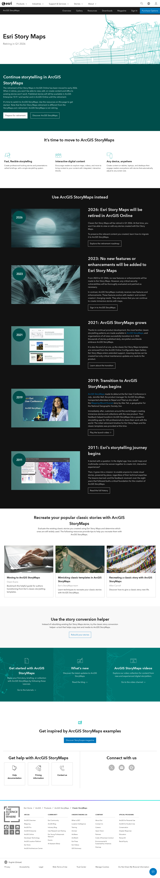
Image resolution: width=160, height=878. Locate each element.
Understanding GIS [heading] (79, 815)
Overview (66, 10)
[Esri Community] (6, 832)
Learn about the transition (101, 365)
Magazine (121, 10)
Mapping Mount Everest (102, 403)
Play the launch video (99, 432)
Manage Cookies (102, 867)
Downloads (107, 10)
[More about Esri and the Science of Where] (12, 815)
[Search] (141, 3)
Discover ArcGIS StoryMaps (45, 115)
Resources (92, 10)
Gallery (79, 10)
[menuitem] (34, 820)
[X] (12, 827)
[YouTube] (17, 832)
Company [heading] (99, 815)
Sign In (134, 10)
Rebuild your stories (80, 635)
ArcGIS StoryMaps (11, 10)
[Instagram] (12, 832)
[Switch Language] (148, 3)
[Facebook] (6, 827)
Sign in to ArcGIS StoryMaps (103, 307)
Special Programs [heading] (126, 815)
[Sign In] (156, 3)
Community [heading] (52, 815)
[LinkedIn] (17, 827)
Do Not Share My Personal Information (133, 867)
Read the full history (99, 490)
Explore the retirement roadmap (104, 243)
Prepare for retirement (15, 115)
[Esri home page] (7, 4)
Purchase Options (150, 10)
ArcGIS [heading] (27, 815)
